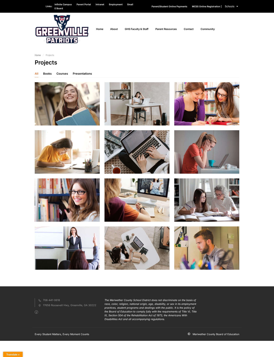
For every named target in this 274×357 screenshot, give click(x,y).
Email (130, 4)
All (36, 73)
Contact (189, 29)
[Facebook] (36, 312)
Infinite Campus (63, 4)
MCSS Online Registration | (207, 6)
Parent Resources (166, 29)
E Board (59, 8)
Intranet (100, 4)
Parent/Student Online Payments (169, 6)
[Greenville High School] (62, 28)
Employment (116, 4)
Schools (229, 6)
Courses (62, 73)
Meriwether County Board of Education (216, 334)
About (114, 29)
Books (47, 73)
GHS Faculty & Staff (136, 29)
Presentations (82, 73)
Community (208, 29)
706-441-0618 (51, 300)
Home (99, 29)
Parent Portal (84, 4)
